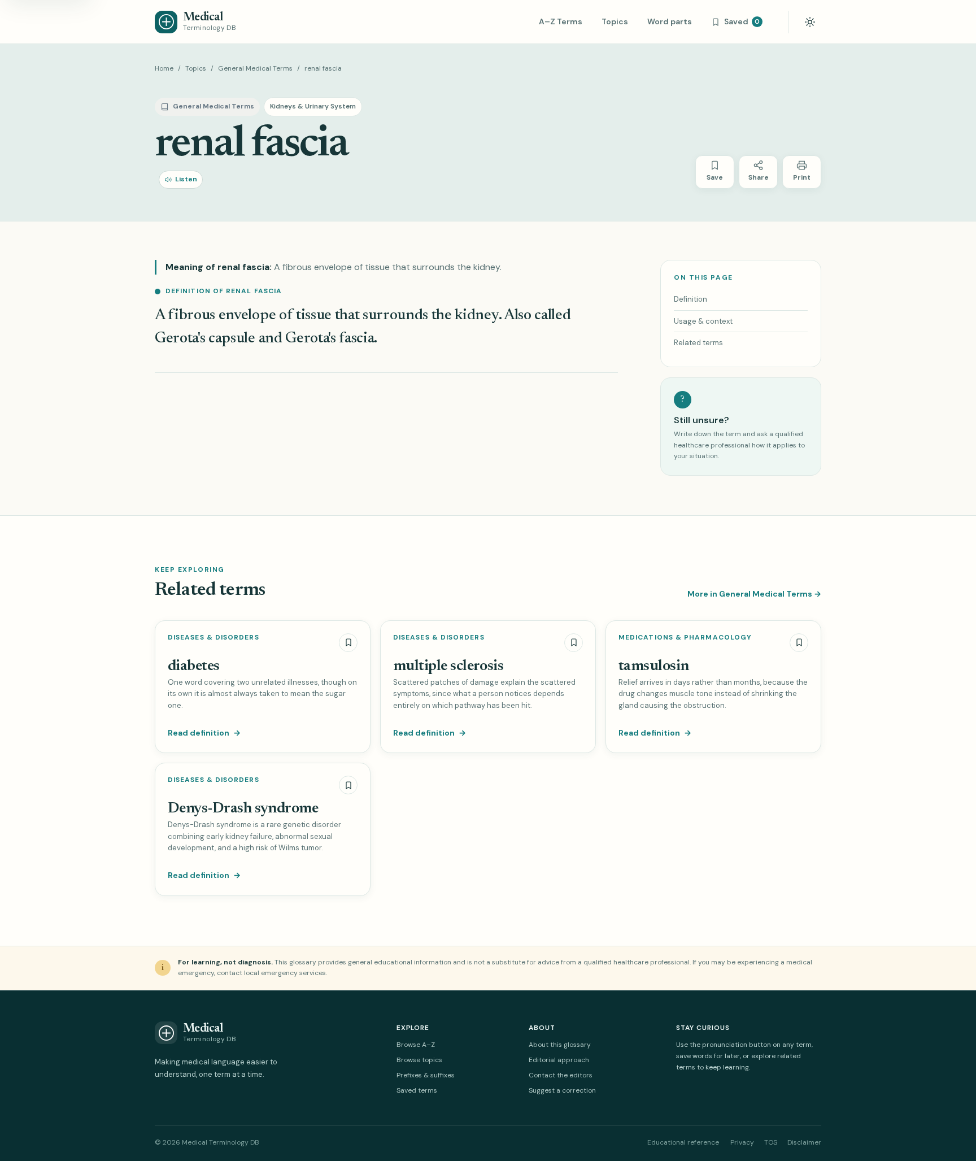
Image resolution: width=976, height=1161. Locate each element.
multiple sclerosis (448, 666)
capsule (231, 338)
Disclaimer (804, 1142)
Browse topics (419, 1059)
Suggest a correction (562, 1090)
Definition (690, 299)
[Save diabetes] (348, 642)
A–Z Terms (560, 21)
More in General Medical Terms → (754, 594)
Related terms (698, 342)
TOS (770, 1142)
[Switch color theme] (810, 22)
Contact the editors (560, 1075)
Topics (615, 21)
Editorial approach (559, 1059)
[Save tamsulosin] (799, 642)
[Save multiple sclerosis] (573, 642)
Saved (742, 21)
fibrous (191, 315)
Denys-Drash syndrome (243, 808)
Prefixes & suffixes (425, 1075)
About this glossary (560, 1044)
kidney (476, 315)
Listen (186, 179)
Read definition (204, 733)
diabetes (194, 666)
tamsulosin (653, 666)
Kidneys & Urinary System (313, 106)
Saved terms (416, 1090)
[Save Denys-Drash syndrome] (348, 785)
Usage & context (703, 321)
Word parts (669, 21)
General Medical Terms (255, 68)
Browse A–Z (415, 1044)
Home (164, 68)
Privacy (742, 1142)
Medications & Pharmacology (685, 637)
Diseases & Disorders (213, 637)
